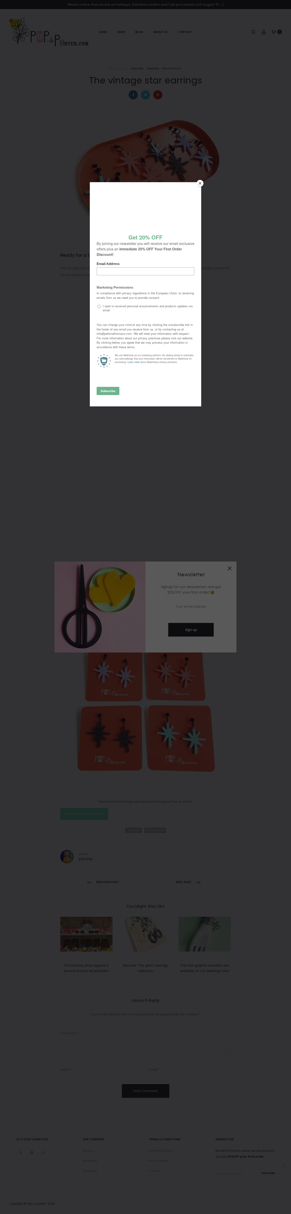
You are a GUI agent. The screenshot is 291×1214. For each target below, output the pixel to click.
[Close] (200, 183)
